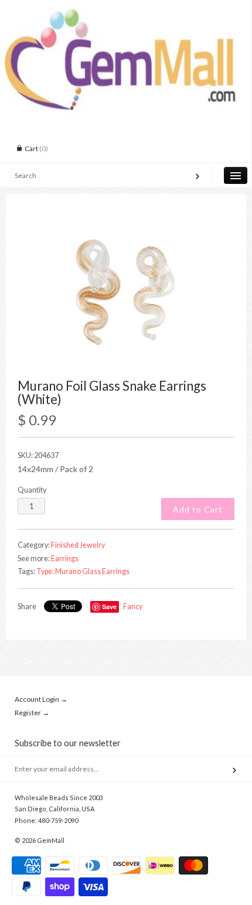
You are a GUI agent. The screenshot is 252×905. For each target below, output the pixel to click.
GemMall (50, 840)
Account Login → (41, 699)
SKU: (38, 455)
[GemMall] (125, 10)
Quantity (32, 490)
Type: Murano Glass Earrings (83, 571)
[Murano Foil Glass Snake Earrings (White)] (126, 292)
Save (109, 606)
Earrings (65, 558)
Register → (32, 712)
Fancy (132, 606)
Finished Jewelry (78, 545)
